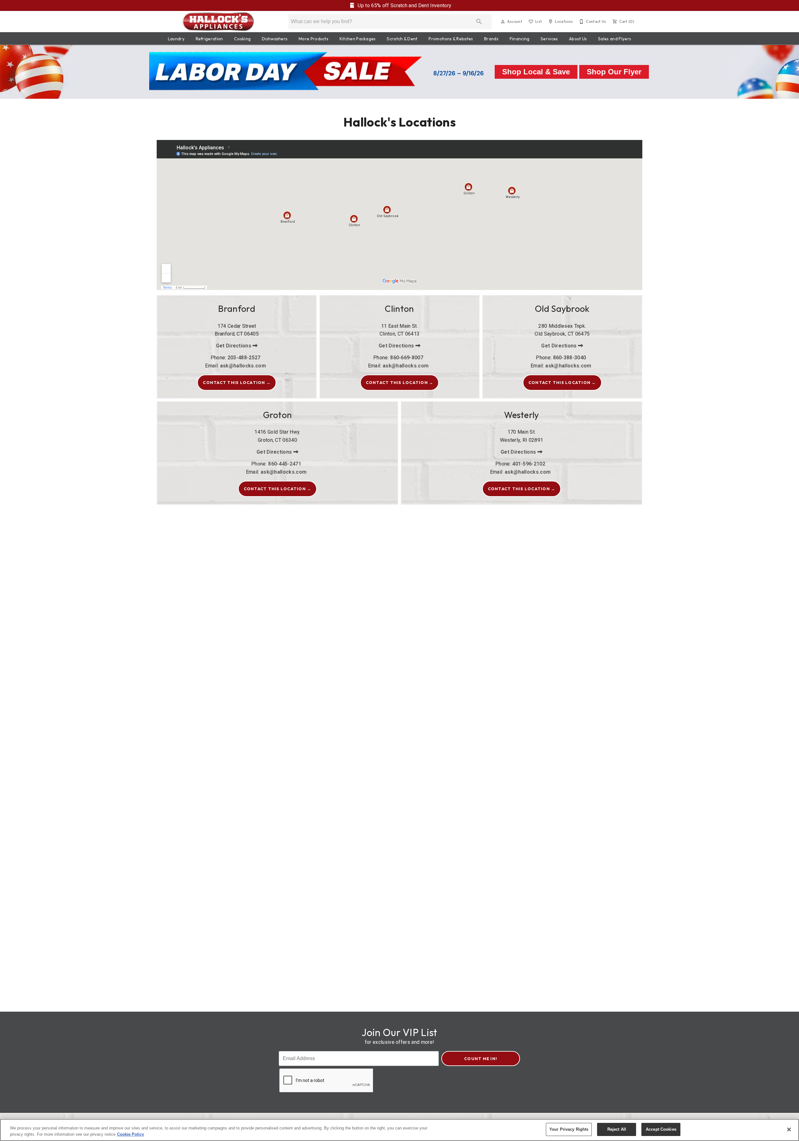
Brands (491, 39)
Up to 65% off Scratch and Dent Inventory (403, 5)
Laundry (176, 39)
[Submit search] (479, 21)
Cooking (242, 39)
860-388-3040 (569, 358)
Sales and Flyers (614, 39)
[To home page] (218, 21)
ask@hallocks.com (243, 366)
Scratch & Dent (402, 39)
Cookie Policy (130, 1134)
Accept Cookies (661, 1129)
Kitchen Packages (358, 39)
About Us (578, 39)
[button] (503, 21)
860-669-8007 (406, 358)
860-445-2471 (284, 464)
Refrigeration (209, 39)
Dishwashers (275, 39)
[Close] (789, 1129)
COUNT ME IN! (480, 1058)
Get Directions (234, 346)
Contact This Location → (237, 382)
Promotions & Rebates (451, 39)
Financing (520, 39)
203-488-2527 (244, 358)
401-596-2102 (528, 464)
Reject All (616, 1129)
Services (549, 39)
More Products (313, 39)
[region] (399, 1130)
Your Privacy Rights (568, 1129)
